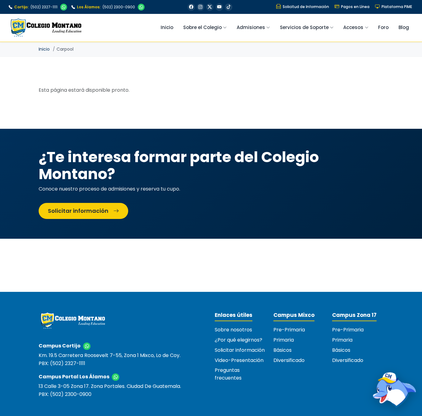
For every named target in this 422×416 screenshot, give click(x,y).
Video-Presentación (239, 360)
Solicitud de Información (306, 6)
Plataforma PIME (397, 6)
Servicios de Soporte (304, 27)
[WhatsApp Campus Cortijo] (63, 7)
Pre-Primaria (289, 329)
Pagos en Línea (355, 6)
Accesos (353, 27)
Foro (383, 27)
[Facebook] (191, 7)
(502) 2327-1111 (35, 7)
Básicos (282, 350)
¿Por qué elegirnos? (238, 339)
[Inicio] (73, 323)
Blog (404, 27)
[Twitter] (209, 7)
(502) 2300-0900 (106, 7)
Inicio (167, 27)
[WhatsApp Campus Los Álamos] (141, 7)
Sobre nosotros (233, 329)
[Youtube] (219, 7)
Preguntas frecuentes (228, 374)
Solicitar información (78, 211)
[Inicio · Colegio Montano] (46, 28)
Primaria (283, 339)
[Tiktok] (228, 7)
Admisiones (251, 27)
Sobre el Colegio (202, 27)
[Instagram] (200, 7)
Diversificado (289, 360)
